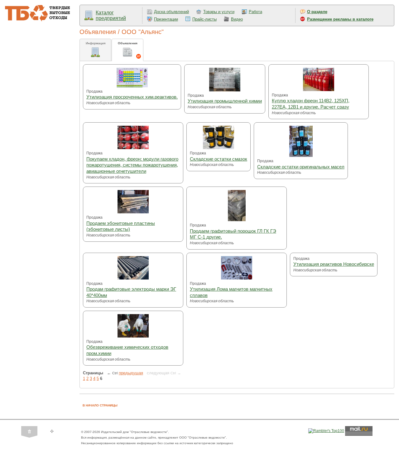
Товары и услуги (218, 11)
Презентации (166, 19)
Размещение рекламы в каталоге (340, 19)
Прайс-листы (204, 19)
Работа (255, 11)
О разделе (317, 11)
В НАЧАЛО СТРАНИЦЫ (100, 405)
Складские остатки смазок (218, 159)
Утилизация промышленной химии (225, 101)
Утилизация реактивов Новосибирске (333, 264)
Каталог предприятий (111, 15)
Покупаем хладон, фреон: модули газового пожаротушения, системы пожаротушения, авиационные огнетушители (132, 165)
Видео (237, 19)
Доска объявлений (171, 11)
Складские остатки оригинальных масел (300, 166)
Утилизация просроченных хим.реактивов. (132, 97)
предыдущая (131, 373)
